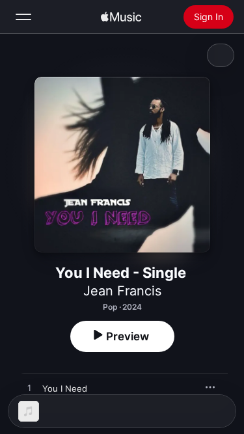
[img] (121, 17)
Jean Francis (122, 291)
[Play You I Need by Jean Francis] (29, 388)
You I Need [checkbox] (64, 388)
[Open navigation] (23, 17)
